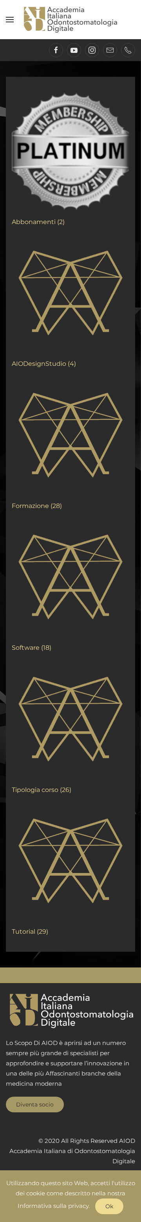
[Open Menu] (10, 19)
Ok (109, 1206)
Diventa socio (35, 1104)
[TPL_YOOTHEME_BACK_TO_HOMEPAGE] (70, 19)
